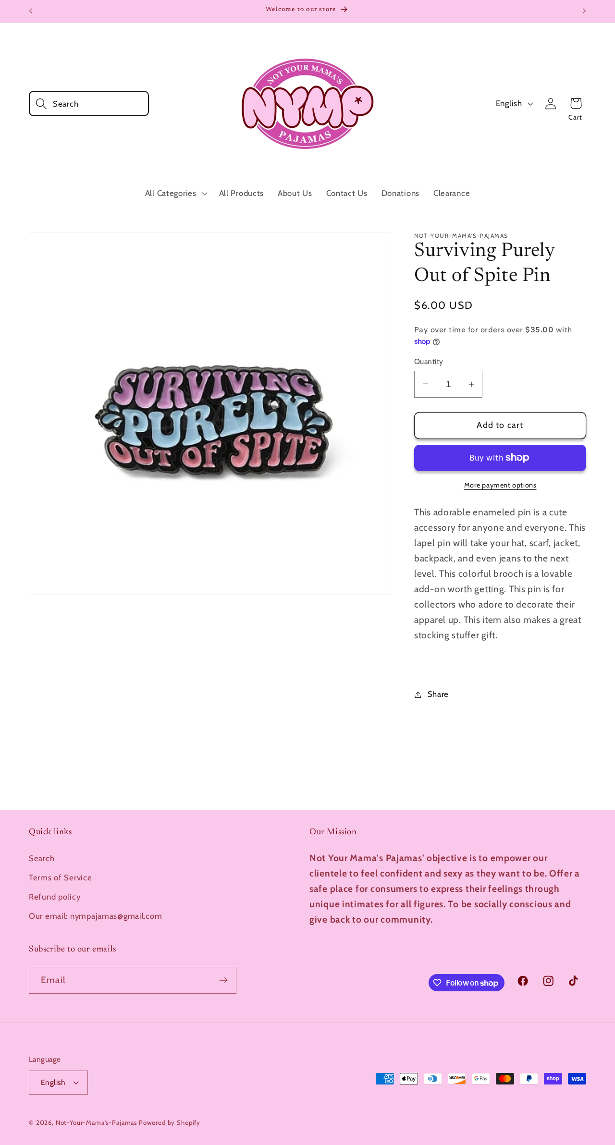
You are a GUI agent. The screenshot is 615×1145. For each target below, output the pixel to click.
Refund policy (54, 896)
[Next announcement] (584, 11)
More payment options (500, 485)
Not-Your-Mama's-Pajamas (96, 1122)
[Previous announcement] (30, 11)
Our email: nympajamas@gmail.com (95, 916)
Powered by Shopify (169, 1122)
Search (41, 858)
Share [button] (438, 694)
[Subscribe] (223, 980)
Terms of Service (60, 877)
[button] (89, 103)
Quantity (428, 361)
